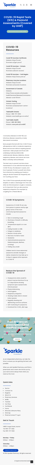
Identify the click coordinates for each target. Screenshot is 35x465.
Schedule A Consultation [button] (11, 450)
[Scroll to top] (31, 462)
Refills (7, 399)
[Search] (20, 5)
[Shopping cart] (25, 5)
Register (7, 393)
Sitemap (7, 413)
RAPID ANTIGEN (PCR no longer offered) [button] (17, 31)
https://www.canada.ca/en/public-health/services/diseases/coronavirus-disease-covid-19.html (18, 95)
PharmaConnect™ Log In (12, 415)
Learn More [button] (17, 339)
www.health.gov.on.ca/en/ (20, 116)
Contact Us (8, 391)
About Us (8, 395)
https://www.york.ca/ (18, 77)
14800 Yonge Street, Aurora (11, 426)
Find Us (7, 388)
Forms (7, 408)
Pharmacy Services (11, 397)
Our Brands (8, 406)
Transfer (7, 402)
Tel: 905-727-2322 (8, 429)
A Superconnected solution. (23, 461)
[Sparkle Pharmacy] (9, 4)
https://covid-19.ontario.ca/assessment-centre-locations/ (17, 106)
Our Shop (8, 404)
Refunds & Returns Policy (13, 411)
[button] (31, 5)
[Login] (23, 5)
